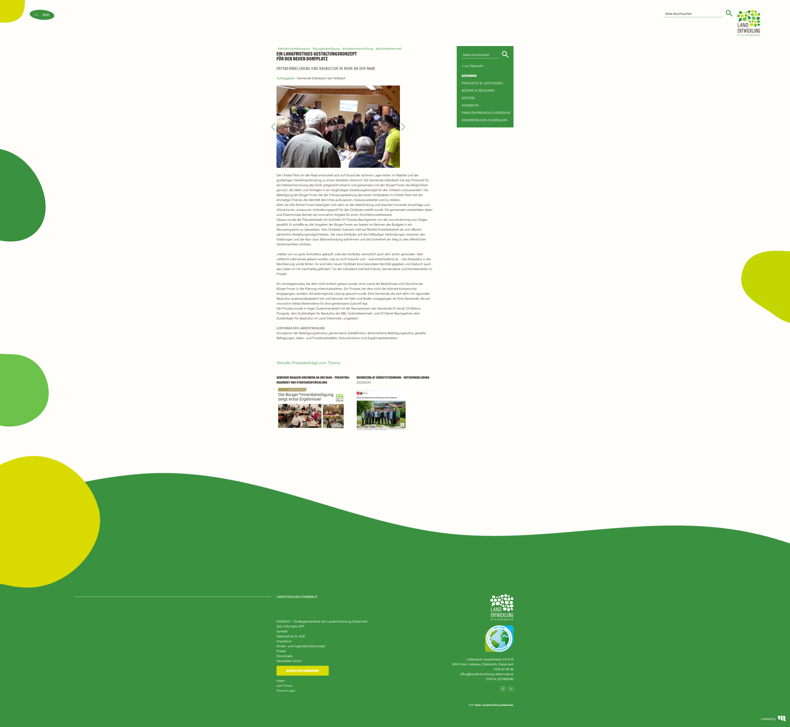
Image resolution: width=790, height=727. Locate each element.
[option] (338, 127)
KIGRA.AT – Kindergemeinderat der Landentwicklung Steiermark (321, 621)
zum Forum (284, 685)
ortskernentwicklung (358, 48)
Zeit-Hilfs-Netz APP (290, 626)
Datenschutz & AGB (290, 636)
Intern (280, 680)
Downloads (284, 655)
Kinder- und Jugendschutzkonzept (300, 646)
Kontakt (282, 631)
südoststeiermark (390, 48)
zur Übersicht (474, 65)
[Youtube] (511, 688)
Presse (281, 650)
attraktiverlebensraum (295, 48)
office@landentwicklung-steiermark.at (487, 674)
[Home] (502, 609)
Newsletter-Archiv (289, 660)
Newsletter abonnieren (302, 670)
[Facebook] (502, 688)
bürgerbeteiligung (327, 48)
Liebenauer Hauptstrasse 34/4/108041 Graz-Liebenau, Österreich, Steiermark (483, 661)
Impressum (284, 641)
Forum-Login (285, 690)
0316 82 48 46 (504, 669)
